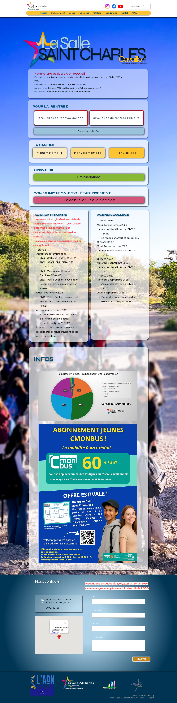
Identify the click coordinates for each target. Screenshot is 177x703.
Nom (95, 596)
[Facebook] (114, 6)
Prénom (97, 610)
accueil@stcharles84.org (142, 696)
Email (95, 623)
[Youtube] (120, 6)
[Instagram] (107, 6)
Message (98, 637)
